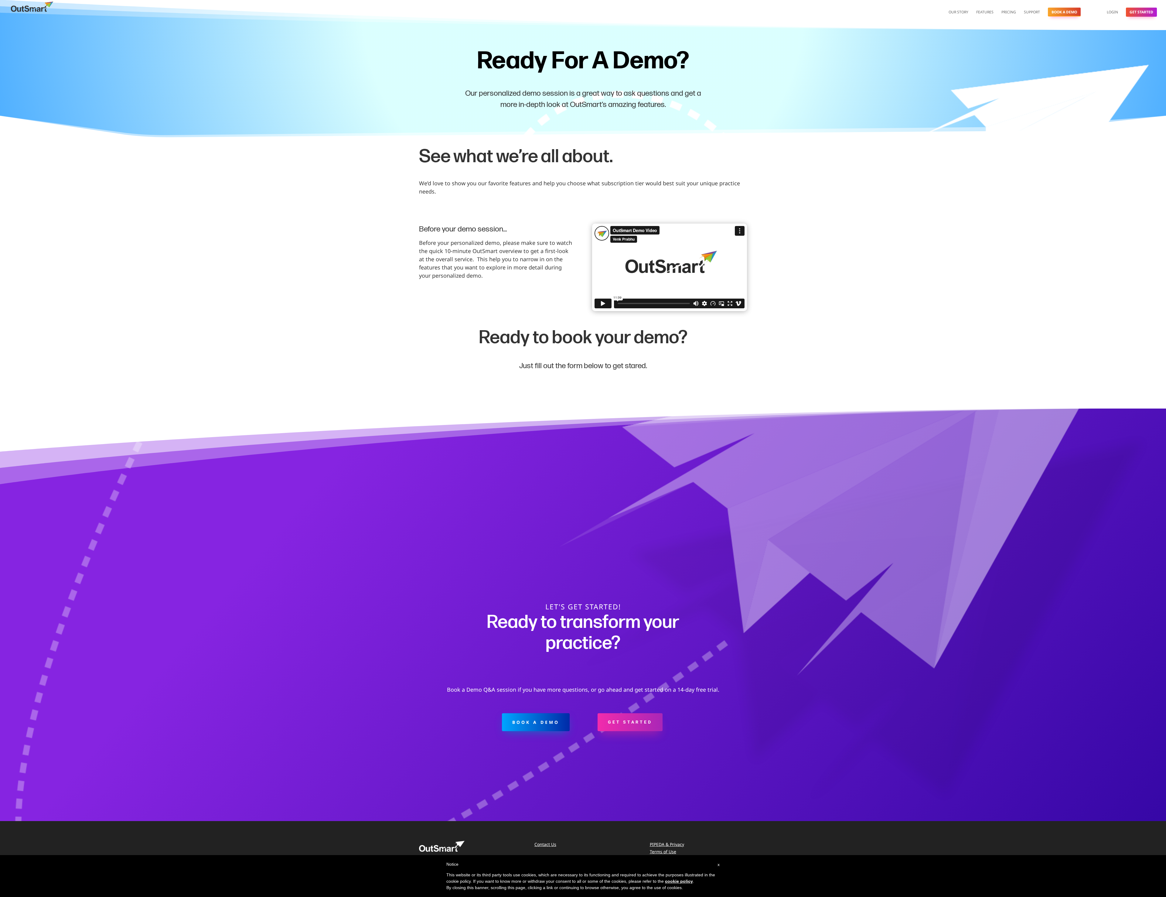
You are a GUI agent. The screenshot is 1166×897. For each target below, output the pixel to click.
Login (1112, 12)
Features (985, 12)
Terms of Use (663, 851)
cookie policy (679, 881)
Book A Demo (1064, 12)
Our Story (958, 12)
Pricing (1008, 12)
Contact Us (545, 844)
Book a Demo (535, 722)
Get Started (1141, 12)
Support (1032, 12)
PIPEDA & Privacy (667, 844)
